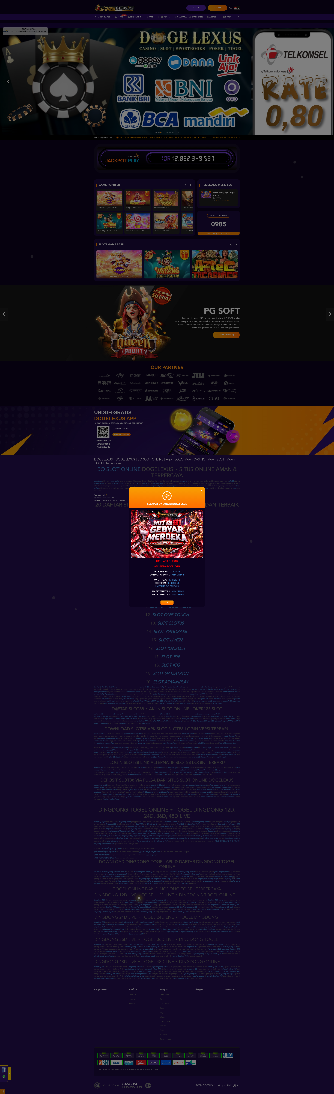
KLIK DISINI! (174, 572)
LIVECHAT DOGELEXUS (167, 586)
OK (167, 603)
